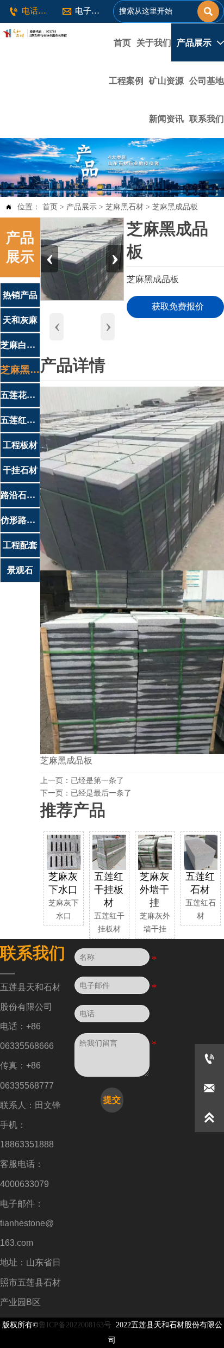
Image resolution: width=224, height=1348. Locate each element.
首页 (50, 207)
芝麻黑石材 (124, 207)
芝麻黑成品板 (175, 207)
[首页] (33, 33)
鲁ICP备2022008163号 (75, 1325)
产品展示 (81, 207)
